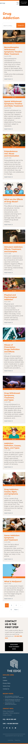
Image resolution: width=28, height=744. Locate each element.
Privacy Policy (6, 683)
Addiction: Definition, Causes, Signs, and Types (12, 445)
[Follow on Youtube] (15, 728)
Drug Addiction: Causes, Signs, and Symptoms (11, 491)
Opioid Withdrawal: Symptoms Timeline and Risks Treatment (13, 103)
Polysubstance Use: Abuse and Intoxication (11, 153)
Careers (5, 680)
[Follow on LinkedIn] (10, 728)
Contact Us (6, 689)
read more (7, 79)
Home (4, 677)
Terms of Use (6, 686)
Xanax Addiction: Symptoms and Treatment (12, 537)
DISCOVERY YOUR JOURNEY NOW (14, 647)
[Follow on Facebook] (4, 728)
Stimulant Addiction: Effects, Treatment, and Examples (13, 249)
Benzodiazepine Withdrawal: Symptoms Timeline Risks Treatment (14, 697)
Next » (16, 609)
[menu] (18, 3)
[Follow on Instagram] (7, 728)
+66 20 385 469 (4, 733)
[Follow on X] (12, 728)
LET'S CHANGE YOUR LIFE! (23, 3)
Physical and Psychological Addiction (10, 297)
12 (11, 609)
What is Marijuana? (13, 581)
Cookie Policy (10, 740)
